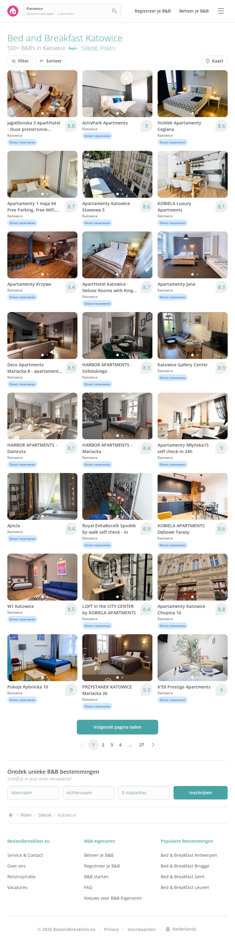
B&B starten (96, 876)
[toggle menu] (220, 11)
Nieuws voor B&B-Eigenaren (113, 898)
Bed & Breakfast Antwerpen (189, 855)
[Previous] (15, 93)
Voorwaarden (142, 929)
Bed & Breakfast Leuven (185, 887)
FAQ (88, 887)
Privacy (111, 929)
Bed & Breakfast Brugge (185, 866)
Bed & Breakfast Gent (182, 876)
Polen (107, 47)
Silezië (89, 47)
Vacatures (17, 887)
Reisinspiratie (21, 876)
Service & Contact (25, 855)
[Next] (68, 93)
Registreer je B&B (102, 866)
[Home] (10, 815)
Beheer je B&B (99, 855)
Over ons (16, 866)
